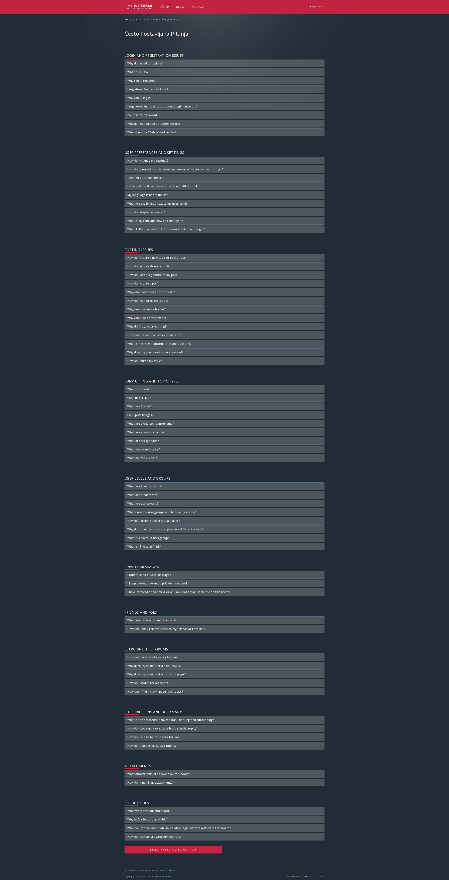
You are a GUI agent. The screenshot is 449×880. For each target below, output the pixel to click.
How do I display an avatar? (146, 212)
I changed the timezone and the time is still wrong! (162, 186)
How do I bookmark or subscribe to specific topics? (162, 728)
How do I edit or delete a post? (148, 266)
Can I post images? (140, 415)
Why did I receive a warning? (146, 326)
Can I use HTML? (139, 398)
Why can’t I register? (141, 81)
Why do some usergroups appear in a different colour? (165, 529)
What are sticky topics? (143, 441)
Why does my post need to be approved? (155, 352)
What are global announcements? (150, 424)
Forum (179, 6)
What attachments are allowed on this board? (158, 774)
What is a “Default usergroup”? (148, 538)
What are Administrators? (145, 486)
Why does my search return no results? (154, 666)
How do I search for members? (148, 683)
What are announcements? (145, 432)
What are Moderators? (143, 495)
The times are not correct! (145, 178)
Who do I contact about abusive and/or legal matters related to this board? (179, 828)
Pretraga (198, 6)
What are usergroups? (142, 503)
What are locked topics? (143, 449)
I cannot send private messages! (149, 575)
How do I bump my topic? (144, 361)
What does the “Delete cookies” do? (151, 132)
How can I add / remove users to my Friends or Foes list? (166, 629)
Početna (163, 6)
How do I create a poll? (143, 283)
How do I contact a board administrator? (155, 837)
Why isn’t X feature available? (147, 819)
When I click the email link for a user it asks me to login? (166, 229)
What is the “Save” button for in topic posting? (159, 344)
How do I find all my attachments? (150, 782)
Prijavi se (316, 6)
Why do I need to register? (145, 63)
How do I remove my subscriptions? (151, 746)
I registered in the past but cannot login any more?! (162, 106)
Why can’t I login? (139, 98)
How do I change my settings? (147, 160)
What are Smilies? (139, 406)
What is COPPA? (138, 72)
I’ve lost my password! (142, 115)
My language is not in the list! (147, 195)
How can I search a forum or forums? (153, 657)
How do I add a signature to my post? (153, 275)
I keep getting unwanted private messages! (157, 583)
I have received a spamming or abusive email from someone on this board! (178, 592)
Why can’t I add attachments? (147, 318)
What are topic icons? (142, 458)
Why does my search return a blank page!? (156, 674)
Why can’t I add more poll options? (151, 292)
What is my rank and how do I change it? (155, 221)
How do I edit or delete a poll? (147, 301)
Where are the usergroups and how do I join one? (161, 512)
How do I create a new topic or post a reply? (157, 258)
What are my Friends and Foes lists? (151, 620)
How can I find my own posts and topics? (155, 691)
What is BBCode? (139, 389)
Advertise (130, 870)
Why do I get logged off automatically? (153, 124)
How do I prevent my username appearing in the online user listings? (175, 169)
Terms (172, 870)
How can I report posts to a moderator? (154, 335)
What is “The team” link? (144, 546)
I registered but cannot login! (147, 89)
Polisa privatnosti (147, 870)
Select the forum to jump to (172, 849)
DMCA (163, 870)
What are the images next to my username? (157, 203)
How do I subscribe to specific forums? (153, 737)
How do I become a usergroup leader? (153, 521)
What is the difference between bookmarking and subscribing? (170, 720)
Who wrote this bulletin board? (148, 811)
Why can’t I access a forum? (146, 309)
